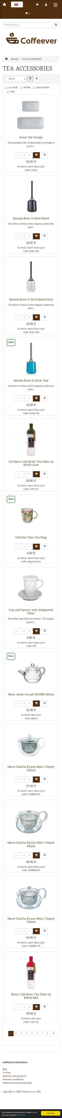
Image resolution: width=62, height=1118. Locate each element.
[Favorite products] (37, 5)
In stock (13, 87)
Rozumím (50, 1113)
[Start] (6, 59)
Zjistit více (21, 1115)
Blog (5, 1069)
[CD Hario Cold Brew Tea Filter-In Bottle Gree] (31, 439)
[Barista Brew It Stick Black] (31, 196)
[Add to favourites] (44, 155)
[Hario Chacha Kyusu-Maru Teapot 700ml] (31, 896)
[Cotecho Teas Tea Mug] (31, 515)
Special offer (43, 87)
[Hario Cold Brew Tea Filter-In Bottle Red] (31, 972)
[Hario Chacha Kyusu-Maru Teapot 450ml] (31, 820)
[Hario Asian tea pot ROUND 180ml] (31, 672)
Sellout (26, 87)
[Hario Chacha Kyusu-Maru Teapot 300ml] (31, 744)
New (13, 92)
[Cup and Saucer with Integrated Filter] (31, 587)
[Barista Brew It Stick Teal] (31, 358)
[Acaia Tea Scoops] (31, 115)
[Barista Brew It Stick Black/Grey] (31, 277)
